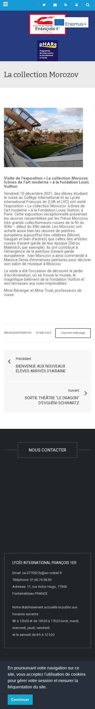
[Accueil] (47, 27)
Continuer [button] (20, 699)
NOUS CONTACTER (47, 450)
